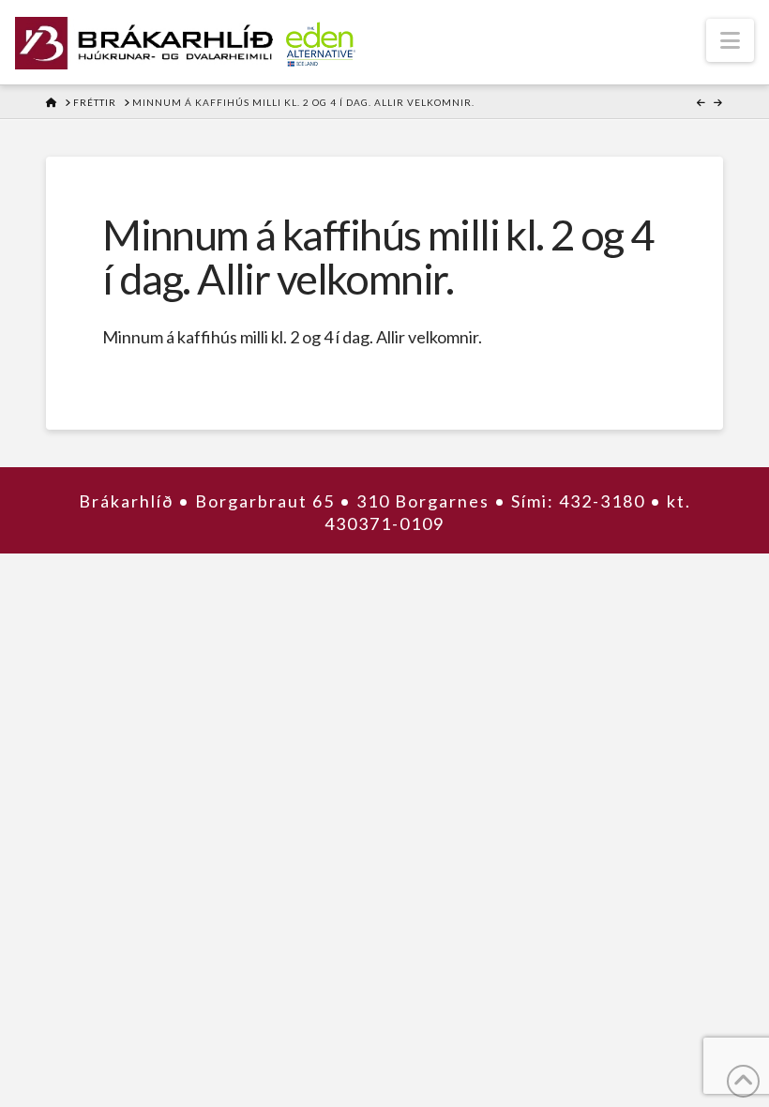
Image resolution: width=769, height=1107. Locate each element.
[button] (730, 40)
